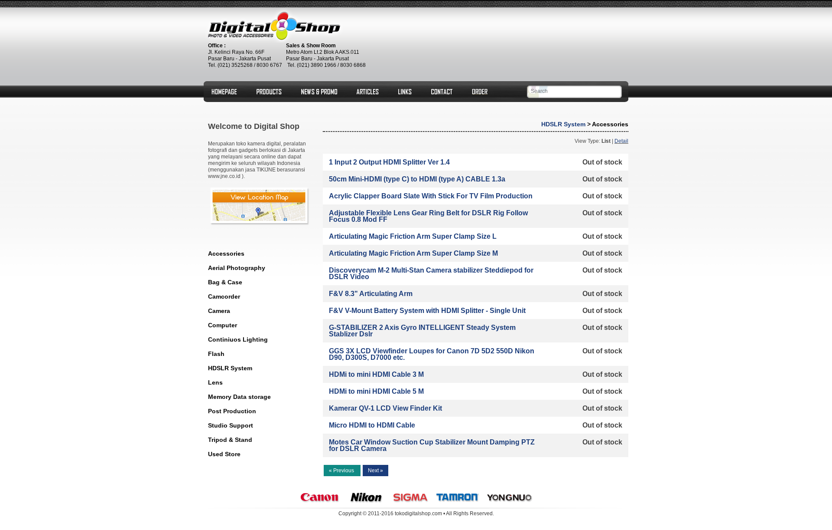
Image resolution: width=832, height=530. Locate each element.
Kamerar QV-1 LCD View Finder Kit (385, 408)
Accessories (226, 253)
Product (269, 92)
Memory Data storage (239, 396)
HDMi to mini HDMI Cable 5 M (376, 391)
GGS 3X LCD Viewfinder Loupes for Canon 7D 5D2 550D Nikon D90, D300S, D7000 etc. (431, 354)
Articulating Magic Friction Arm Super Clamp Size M (413, 253)
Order (480, 92)
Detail (621, 141)
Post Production (232, 411)
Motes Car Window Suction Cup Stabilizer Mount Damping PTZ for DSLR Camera (432, 445)
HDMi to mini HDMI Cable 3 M (376, 374)
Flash (216, 353)
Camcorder (224, 296)
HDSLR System (230, 368)
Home (224, 92)
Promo (319, 92)
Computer (222, 325)
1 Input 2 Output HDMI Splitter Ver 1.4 (389, 162)
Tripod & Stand (230, 439)
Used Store (224, 454)
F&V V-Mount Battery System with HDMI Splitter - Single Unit (427, 310)
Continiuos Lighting (238, 339)
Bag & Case (225, 282)
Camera (219, 310)
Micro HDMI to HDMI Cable (372, 425)
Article (368, 92)
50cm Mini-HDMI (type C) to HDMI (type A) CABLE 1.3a (417, 179)
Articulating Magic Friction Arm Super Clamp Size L (413, 236)
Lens (215, 382)
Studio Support (230, 425)
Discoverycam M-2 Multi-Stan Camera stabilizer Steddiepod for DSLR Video (431, 273)
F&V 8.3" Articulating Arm (371, 293)
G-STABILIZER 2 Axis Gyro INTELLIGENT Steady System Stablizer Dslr (422, 331)
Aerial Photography (236, 267)
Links (405, 92)
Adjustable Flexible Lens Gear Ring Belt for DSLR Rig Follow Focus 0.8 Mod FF (428, 216)
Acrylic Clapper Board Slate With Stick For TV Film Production (431, 196)
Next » (375, 470)
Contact (441, 92)
